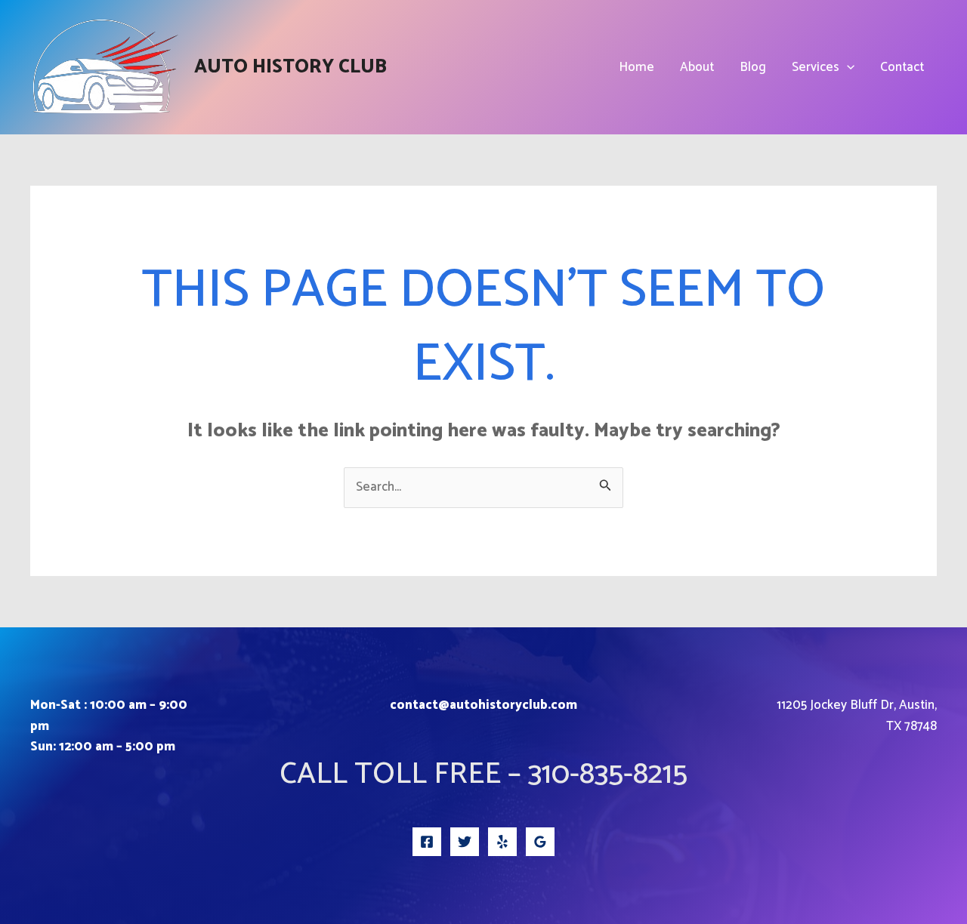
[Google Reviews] (540, 841)
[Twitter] (464, 841)
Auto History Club (290, 67)
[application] (846, 67)
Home (636, 67)
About (697, 67)
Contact (902, 67)
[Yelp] (502, 841)
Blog (753, 67)
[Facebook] (426, 841)
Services (815, 67)
